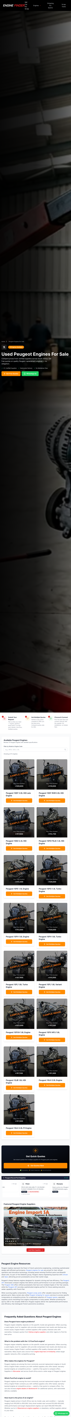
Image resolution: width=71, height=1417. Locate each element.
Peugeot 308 (9, 1285)
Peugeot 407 (12, 1287)
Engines (36, 5)
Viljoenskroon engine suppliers (28, 1408)
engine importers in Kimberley (45, 1352)
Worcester (16, 1371)
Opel (6, 1277)
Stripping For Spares (50, 5)
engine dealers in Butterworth (26, 1388)
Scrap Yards (64, 5)
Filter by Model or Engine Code (13, 746)
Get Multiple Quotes (20, 800)
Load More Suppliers (34, 1250)
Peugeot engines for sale (34, 1270)
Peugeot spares (52, 1297)
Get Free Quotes (12, 374)
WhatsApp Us (31, 374)
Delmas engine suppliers (37, 1332)
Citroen (65, 1275)
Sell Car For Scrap (27, 5)
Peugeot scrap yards (34, 1293)
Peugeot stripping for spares (40, 1295)
